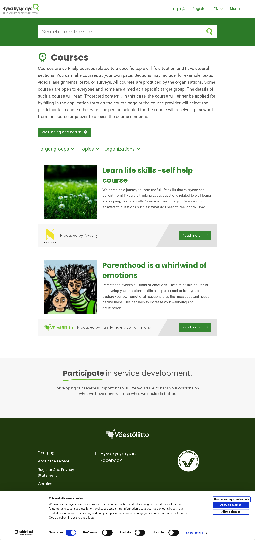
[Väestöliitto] (127, 434)
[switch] (107, 533)
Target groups (53, 149)
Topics (87, 149)
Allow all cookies (230, 505)
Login (176, 8)
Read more (191, 235)
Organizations (119, 149)
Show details (194, 532)
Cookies (45, 483)
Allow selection (230, 511)
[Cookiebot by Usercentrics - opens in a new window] (24, 533)
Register (199, 8)
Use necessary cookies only (231, 499)
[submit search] (209, 31)
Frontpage (47, 452)
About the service (53, 461)
